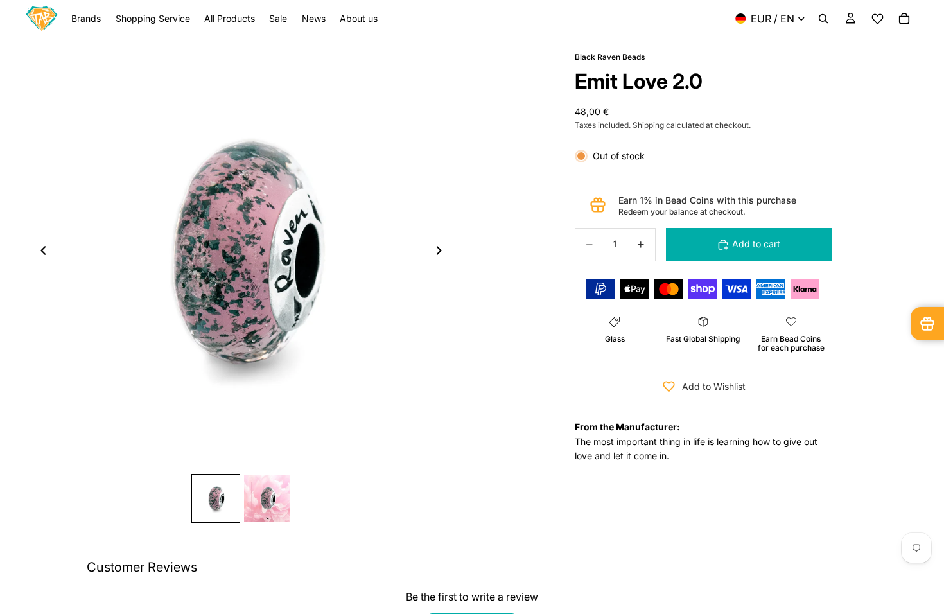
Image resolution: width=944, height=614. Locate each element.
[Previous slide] (40, 253)
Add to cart (756, 243)
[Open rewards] (927, 323)
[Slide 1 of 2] (216, 498)
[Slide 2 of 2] (267, 498)
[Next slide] (442, 253)
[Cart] (904, 18)
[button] (877, 19)
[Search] (823, 18)
